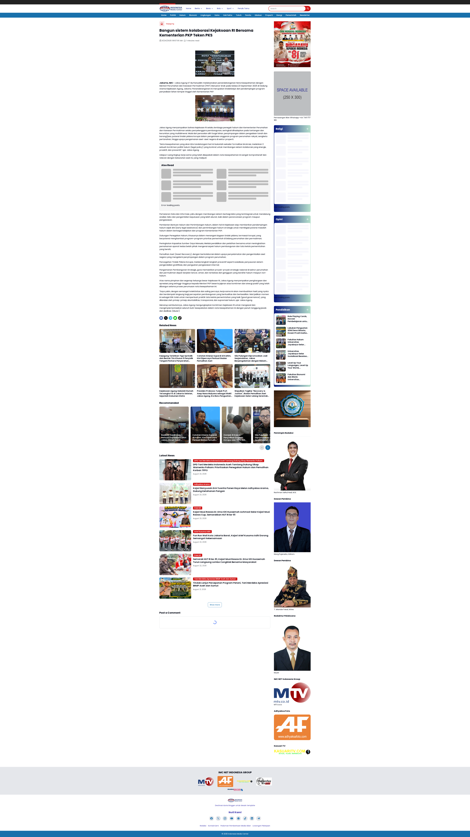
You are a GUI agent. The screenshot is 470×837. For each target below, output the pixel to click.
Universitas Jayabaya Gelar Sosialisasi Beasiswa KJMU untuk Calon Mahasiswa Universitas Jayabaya (298, 354)
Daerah (197, 508)
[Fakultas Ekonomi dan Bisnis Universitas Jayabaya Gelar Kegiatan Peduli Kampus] (281, 378)
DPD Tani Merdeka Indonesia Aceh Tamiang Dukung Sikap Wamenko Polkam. (228, 460)
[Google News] (238, 818)
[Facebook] (161, 318)
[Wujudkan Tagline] (252, 376)
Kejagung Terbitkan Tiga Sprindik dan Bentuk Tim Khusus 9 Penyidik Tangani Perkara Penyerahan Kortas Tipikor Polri (176, 358)
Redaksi (203, 826)
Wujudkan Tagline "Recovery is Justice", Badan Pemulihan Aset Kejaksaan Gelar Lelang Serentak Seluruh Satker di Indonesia (251, 393)
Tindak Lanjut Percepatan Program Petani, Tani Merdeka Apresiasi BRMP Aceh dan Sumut (230, 584)
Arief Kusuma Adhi (202, 531)
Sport (229, 8)
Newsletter (305, 15)
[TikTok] (245, 818)
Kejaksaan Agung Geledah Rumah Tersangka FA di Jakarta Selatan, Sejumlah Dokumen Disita (176, 393)
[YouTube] (231, 818)
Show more (215, 605)
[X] (166, 318)
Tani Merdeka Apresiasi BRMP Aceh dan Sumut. (215, 579)
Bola (219, 8)
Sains (217, 15)
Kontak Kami (213, 826)
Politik (173, 15)
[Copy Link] (180, 318)
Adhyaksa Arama (202, 484)
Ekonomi (193, 15)
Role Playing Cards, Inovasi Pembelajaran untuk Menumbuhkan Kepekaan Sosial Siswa (298, 319)
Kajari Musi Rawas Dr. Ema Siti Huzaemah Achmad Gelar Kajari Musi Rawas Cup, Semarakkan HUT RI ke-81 (231, 513)
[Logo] (235, 800)
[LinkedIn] (251, 818)
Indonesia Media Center (238, 834)
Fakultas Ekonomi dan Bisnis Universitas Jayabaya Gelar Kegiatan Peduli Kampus (296, 377)
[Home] (161, 23)
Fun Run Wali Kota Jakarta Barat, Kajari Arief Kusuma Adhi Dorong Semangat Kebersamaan (230, 537)
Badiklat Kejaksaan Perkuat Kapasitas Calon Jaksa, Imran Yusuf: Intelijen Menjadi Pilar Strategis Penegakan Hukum (173, 437)
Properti (269, 15)
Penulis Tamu (243, 8)
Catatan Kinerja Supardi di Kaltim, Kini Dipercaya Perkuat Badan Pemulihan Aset (214, 358)
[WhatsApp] (175, 318)
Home (188, 8)
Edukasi (258, 15)
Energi (279, 15)
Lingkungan (205, 15)
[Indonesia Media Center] (170, 8)
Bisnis (208, 8)
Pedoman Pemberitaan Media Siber (236, 826)
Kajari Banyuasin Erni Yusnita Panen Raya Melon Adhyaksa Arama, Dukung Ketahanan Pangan (231, 489)
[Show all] (307, 128)
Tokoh (238, 15)
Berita (197, 8)
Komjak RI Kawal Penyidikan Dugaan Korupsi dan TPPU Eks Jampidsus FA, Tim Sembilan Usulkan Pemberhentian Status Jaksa (235, 437)
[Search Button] (308, 8)
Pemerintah (291, 15)
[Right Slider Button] (267, 447)
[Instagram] (225, 818)
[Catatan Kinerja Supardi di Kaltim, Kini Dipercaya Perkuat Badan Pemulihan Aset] (215, 341)
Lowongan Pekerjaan (261, 826)
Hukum (182, 15)
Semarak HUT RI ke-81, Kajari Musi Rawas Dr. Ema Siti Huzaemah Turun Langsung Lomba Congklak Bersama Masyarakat (229, 560)
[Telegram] (170, 318)
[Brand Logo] (206, 781)
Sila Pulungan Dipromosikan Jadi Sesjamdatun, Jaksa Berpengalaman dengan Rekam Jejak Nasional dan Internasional (251, 358)
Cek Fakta (227, 15)
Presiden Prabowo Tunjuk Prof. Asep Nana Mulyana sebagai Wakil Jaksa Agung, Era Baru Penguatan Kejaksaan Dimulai (214, 393)
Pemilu (248, 15)
